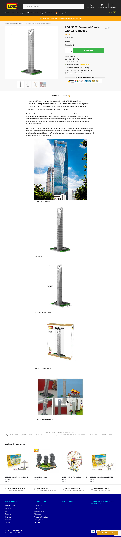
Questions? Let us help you (107, 533)
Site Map (37, 523)
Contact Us (37, 508)
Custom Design (39, 511)
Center (38, 435)
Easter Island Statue (40, 477)
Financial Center (51, 435)
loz (58, 435)
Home (7, 23)
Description (55, 95)
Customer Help (102, 7)
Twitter (7, 523)
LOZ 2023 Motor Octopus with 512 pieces (101, 478)
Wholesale (37, 514)
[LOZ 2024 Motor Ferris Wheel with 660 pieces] (74, 461)
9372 (11, 435)
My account (90, 7)
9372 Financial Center (28, 435)
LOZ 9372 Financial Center (86, 435)
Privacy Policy (38, 520)
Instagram (8, 517)
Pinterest (8, 520)
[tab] (55, 94)
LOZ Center (98, 435)
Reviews (65, 95)
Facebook (8, 514)
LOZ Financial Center (108, 435)
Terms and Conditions (41, 517)
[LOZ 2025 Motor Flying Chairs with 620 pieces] (18, 461)
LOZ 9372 (63, 435)
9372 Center (17, 435)
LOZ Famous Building (16, 23)
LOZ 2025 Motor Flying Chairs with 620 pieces (16, 478)
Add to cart (88, 50)
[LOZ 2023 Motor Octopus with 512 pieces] (103, 461)
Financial (43, 435)
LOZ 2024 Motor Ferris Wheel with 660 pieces (74, 478)
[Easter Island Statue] (46, 461)
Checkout (113, 7)
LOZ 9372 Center (71, 435)
